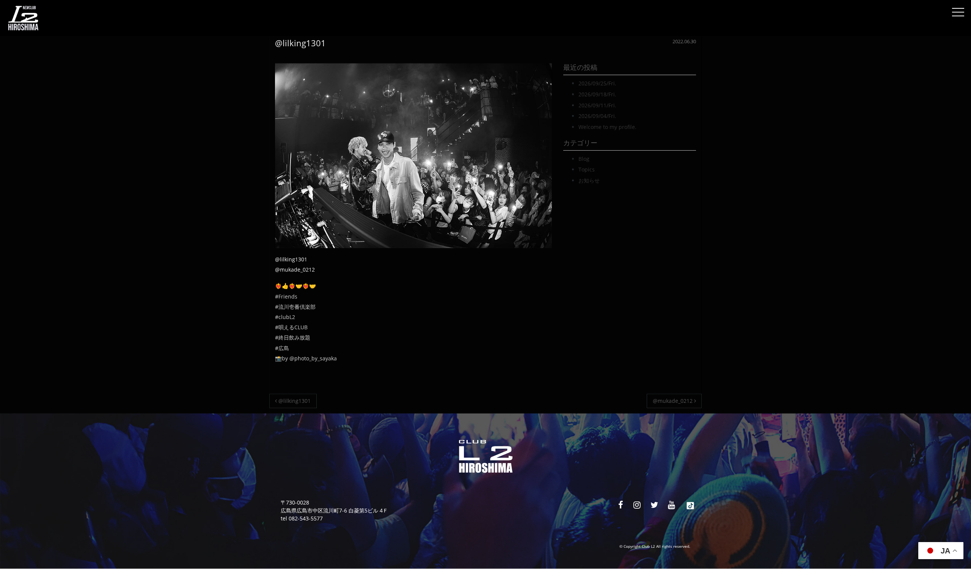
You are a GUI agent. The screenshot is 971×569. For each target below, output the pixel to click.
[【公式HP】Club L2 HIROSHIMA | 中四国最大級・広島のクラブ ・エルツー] (23, 18)
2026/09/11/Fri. (597, 105)
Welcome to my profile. (607, 126)
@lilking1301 (294, 400)
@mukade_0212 (673, 400)
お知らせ (589, 180)
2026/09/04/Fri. (597, 115)
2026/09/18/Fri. (597, 94)
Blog (583, 158)
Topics (586, 169)
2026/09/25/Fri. (597, 83)
